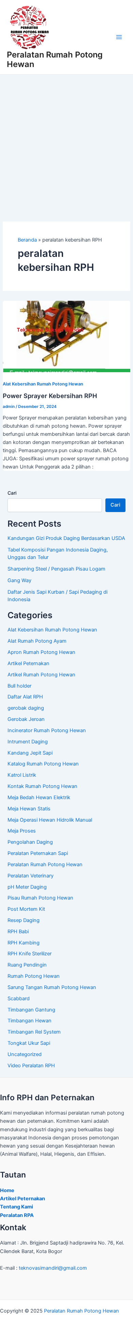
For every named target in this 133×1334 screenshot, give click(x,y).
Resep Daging (24, 920)
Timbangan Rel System (34, 1032)
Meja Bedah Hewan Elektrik (39, 797)
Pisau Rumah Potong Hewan (40, 898)
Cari (12, 493)
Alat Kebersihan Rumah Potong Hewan (43, 383)
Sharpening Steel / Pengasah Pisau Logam (56, 569)
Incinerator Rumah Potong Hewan (47, 730)
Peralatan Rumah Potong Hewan (55, 59)
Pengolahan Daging (30, 842)
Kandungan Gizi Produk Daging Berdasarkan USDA (66, 538)
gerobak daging (26, 708)
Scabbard (19, 998)
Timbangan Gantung (31, 1010)
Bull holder (19, 686)
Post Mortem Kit (26, 909)
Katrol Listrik (22, 775)
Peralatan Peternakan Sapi (38, 853)
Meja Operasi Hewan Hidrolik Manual (50, 820)
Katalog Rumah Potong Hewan (43, 764)
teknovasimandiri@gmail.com (53, 1268)
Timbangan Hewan (29, 1021)
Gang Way (19, 580)
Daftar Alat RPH (25, 697)
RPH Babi (18, 931)
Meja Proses (22, 831)
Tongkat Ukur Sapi (29, 1043)
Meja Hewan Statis (29, 809)
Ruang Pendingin (27, 965)
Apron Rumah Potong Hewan (41, 652)
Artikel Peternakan (28, 663)
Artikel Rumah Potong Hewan (41, 675)
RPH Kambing (24, 943)
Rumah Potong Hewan (34, 976)
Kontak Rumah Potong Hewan (42, 786)
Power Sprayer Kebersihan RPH (50, 395)
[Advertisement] (66, 144)
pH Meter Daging (27, 887)
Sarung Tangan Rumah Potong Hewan (52, 987)
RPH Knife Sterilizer (29, 954)
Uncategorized (25, 1054)
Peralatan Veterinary (31, 876)
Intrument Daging (28, 742)
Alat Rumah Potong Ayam (37, 641)
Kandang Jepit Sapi (30, 753)
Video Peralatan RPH (31, 1066)
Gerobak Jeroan (26, 719)
